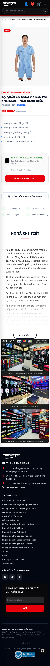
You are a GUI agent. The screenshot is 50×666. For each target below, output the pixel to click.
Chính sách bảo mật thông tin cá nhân (20, 504)
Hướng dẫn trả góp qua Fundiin (17, 536)
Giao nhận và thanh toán (14, 512)
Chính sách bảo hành (12, 516)
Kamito (21, 105)
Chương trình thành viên (13, 559)
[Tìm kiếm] (44, 11)
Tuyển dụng (7, 563)
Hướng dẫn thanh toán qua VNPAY (18, 547)
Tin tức (5, 551)
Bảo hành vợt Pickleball (13, 528)
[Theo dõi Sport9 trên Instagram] (19, 577)
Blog (4, 555)
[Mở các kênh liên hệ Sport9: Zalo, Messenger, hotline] (43, 651)
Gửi (25, 608)
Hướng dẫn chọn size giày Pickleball (19, 540)
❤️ (33, 4)
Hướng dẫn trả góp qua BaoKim (17, 543)
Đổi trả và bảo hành (11, 520)
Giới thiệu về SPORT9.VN (13, 500)
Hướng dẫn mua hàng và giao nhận (19, 508)
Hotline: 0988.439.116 (15, 487)
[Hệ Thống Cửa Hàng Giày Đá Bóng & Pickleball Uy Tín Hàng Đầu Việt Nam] (9, 4)
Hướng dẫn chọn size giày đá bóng (18, 524)
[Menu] (45, 4)
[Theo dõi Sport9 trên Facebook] (5, 577)
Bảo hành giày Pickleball (14, 532)
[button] (22, 80)
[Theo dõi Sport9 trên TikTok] (12, 577)
